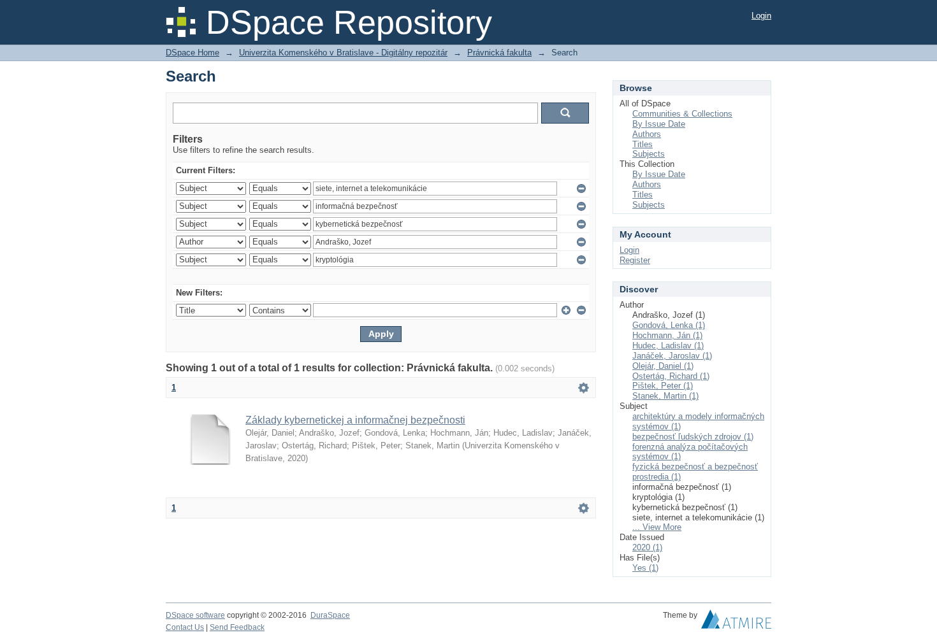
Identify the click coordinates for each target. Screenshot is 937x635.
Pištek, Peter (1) (662, 385)
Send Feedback (237, 627)
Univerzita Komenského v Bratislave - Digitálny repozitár (343, 52)
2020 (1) (647, 547)
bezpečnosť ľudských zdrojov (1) (692, 436)
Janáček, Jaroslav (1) (672, 355)
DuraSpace (330, 615)
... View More (656, 527)
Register (635, 260)
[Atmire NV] (736, 622)
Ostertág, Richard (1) (670, 376)
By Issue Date (658, 124)
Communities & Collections (682, 113)
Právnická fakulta (499, 52)
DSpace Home (192, 52)
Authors (646, 134)
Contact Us (185, 627)
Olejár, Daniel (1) (663, 366)
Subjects (648, 154)
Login (761, 15)
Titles (642, 144)
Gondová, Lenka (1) (668, 325)
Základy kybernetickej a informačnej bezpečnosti (355, 420)
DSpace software (195, 615)
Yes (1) (645, 568)
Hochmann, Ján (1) (667, 335)
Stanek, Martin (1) (665, 396)
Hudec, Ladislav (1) (668, 345)
